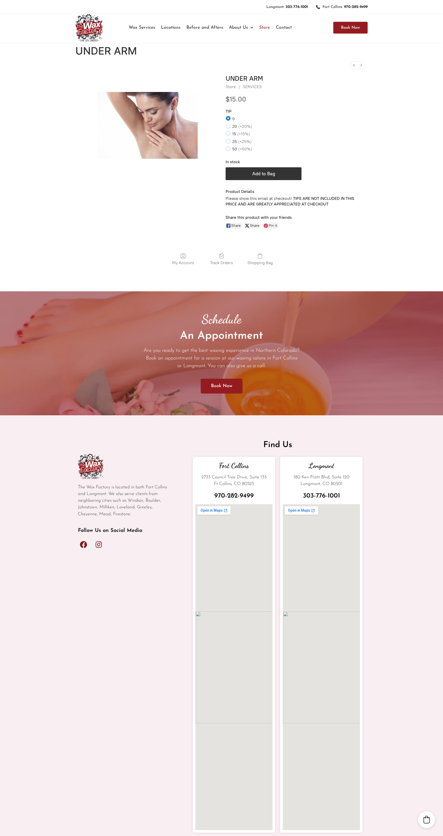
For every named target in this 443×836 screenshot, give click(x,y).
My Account (183, 262)
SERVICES (252, 86)
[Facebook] (83, 545)
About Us (238, 27)
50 (242, 149)
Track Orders (221, 262)
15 (241, 133)
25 (241, 141)
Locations (170, 27)
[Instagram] (99, 545)
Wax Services (142, 27)
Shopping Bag (260, 262)
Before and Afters (204, 27)
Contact (284, 27)
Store (264, 27)
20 (242, 126)
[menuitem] (354, 65)
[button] (426, 819)
